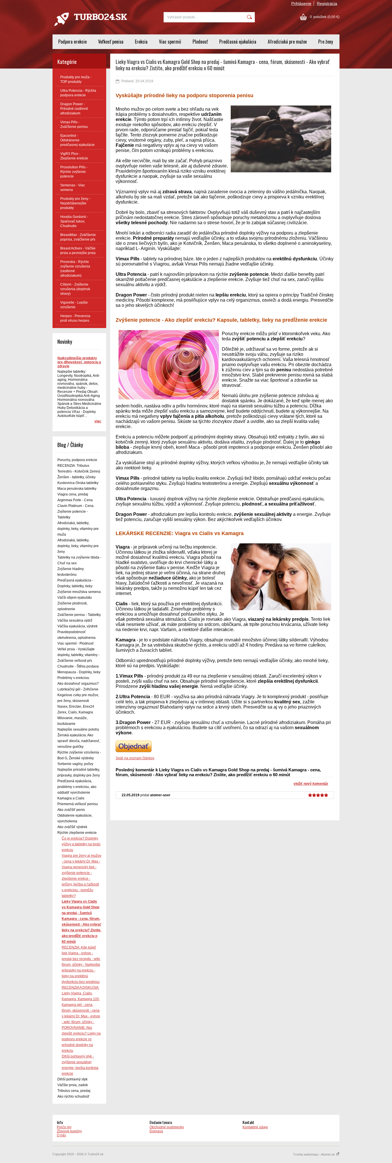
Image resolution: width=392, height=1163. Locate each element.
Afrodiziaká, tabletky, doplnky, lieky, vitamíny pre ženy (78, 546)
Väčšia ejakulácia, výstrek (77, 626)
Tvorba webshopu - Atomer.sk (314, 1154)
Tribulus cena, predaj (73, 1091)
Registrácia (327, 3)
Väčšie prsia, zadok (72, 1085)
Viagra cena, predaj (72, 494)
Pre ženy (325, 41)
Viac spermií (170, 41)
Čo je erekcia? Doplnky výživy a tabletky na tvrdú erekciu (81, 844)
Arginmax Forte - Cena (75, 500)
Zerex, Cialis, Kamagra (75, 712)
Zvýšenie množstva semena (79, 592)
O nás (61, 1135)
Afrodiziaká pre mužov (287, 41)
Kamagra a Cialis (70, 798)
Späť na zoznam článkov (135, 758)
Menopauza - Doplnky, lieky (78, 672)
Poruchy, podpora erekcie (77, 460)
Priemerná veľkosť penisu (77, 804)
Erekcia (141, 41)
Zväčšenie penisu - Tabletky (79, 615)
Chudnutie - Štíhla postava (78, 666)
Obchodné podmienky (167, 1127)
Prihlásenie (301, 3)
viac (97, 421)
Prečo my (64, 1127)
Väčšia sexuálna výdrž (74, 620)
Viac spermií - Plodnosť (75, 643)
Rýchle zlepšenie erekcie (77, 833)
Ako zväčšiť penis (71, 810)
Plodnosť (200, 41)
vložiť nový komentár (311, 784)
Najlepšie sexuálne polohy (78, 729)
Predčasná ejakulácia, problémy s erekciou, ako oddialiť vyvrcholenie (76, 787)
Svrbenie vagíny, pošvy (75, 764)
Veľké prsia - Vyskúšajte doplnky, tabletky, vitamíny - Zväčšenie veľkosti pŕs (78, 655)
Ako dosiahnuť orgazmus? (78, 684)
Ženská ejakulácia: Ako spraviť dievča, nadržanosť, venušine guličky (78, 741)
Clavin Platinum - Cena (75, 506)
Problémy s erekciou (73, 678)
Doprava (156, 1131)
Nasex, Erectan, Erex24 (75, 707)
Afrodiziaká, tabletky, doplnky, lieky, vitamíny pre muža (78, 528)
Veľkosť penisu (110, 41)
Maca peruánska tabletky (76, 489)
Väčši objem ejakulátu (74, 598)
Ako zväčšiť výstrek (72, 827)
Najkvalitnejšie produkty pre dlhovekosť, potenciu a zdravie (79, 362)
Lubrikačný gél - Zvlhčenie (77, 689)
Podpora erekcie (72, 41)
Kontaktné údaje (255, 1127)
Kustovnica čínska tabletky (77, 483)
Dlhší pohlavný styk (72, 1079)
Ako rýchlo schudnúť (73, 1096)
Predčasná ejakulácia (237, 41)
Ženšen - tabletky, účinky (76, 477)
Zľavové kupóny (69, 1131)
